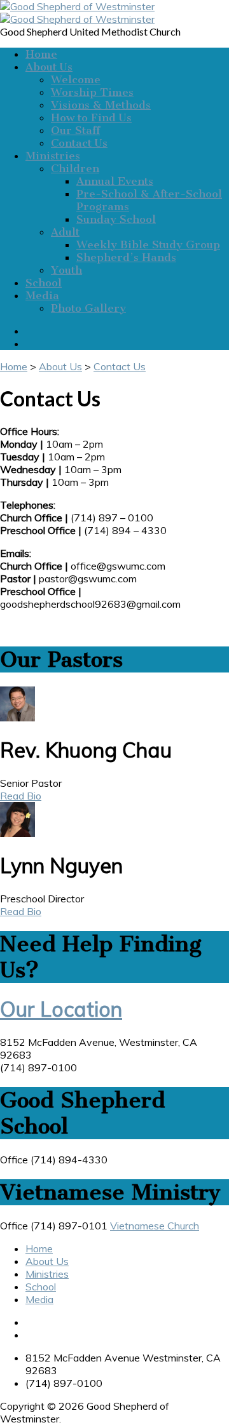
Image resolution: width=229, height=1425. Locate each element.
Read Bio (20, 795)
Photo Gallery (88, 308)
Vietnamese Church (154, 1225)
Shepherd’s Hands (126, 257)
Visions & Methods (101, 104)
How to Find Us (91, 117)
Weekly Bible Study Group (148, 244)
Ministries (52, 155)
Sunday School (116, 219)
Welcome (76, 79)
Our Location (61, 1009)
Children (75, 168)
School (43, 282)
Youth (66, 270)
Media (42, 295)
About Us (49, 66)
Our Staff (75, 130)
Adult (65, 231)
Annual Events (114, 181)
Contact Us (79, 143)
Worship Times (92, 92)
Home (41, 54)
